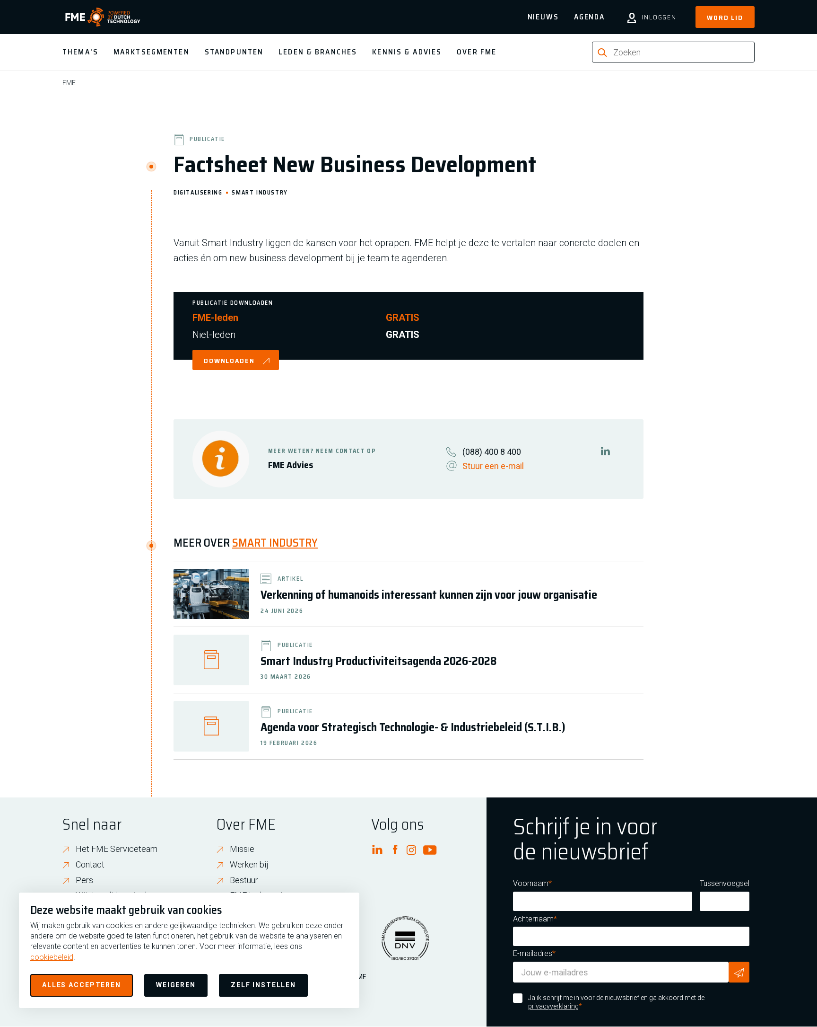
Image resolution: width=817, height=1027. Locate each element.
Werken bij (249, 864)
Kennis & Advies (407, 52)
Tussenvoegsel (724, 883)
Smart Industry (259, 192)
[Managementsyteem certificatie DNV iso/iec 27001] (405, 944)
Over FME (476, 52)
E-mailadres (532, 953)
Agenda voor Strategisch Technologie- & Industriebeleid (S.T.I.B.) (413, 727)
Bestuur (244, 880)
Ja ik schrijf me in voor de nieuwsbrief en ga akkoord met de (616, 1002)
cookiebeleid (51, 957)
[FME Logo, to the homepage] (102, 17)
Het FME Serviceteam (116, 849)
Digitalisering (198, 192)
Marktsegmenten (151, 52)
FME (69, 83)
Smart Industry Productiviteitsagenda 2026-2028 (379, 661)
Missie (242, 849)
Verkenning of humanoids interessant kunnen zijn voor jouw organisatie (429, 595)
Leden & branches (317, 52)
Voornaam (530, 883)
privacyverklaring (553, 1006)
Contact (90, 864)
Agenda (589, 17)
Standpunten (234, 52)
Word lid (725, 17)
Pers (84, 880)
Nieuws (543, 17)
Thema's (80, 52)
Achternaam (533, 918)
